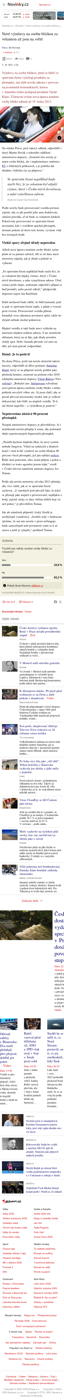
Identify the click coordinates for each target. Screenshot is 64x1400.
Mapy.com (29, 1315)
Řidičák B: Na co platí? (45, 1297)
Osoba (28, 611)
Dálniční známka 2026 (45, 1288)
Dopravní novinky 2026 (46, 1293)
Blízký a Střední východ (31, 878)
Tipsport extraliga (12, 1258)
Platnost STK (40, 1306)
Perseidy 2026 (22, 1320)
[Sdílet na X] (60, 601)
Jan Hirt (38, 1223)
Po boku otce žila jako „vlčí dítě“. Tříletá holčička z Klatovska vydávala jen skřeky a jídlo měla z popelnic (40, 766)
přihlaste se (37, 585)
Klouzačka (44, 1337)
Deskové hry (15, 1359)
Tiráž (52, 1376)
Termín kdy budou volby (15, 1227)
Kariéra (44, 1376)
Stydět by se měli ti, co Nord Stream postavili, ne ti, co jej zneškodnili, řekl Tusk (55, 1047)
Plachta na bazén (44, 1331)
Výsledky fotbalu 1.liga (14, 1253)
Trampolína (18, 1337)
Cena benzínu (39, 1320)
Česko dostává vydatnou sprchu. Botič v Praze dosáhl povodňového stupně (40, 631)
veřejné (6, 383)
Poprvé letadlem (11, 1288)
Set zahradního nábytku (18, 1342)
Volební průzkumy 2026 (15, 1218)
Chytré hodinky (45, 1359)
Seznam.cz (45, 4)
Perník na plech (42, 1271)
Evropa (23, 667)
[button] (32, 124)
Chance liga (9, 1248)
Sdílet (21, 58)
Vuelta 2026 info (42, 1213)
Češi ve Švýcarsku (12, 1297)
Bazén (28, 1331)
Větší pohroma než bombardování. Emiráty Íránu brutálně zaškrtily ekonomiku (40, 870)
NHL (5, 1271)
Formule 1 (8, 1267)
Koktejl (23, 843)
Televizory (29, 1359)
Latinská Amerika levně (15, 1302)
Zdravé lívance (41, 1258)
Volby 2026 (8, 1213)
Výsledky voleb (10, 1223)
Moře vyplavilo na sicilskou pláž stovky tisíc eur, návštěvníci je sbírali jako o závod (39, 835)
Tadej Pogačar (41, 1227)
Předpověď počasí (47, 1315)
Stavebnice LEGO (13, 1353)
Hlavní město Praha (29, 702)
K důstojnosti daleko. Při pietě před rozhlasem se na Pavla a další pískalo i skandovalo (41, 694)
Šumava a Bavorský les (15, 1293)
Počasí (23, 639)
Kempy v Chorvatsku (13, 1283)
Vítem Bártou (45, 379)
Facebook (11, 1376)
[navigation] (4, 4)
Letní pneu (51, 1353)
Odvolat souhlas (18, 1383)
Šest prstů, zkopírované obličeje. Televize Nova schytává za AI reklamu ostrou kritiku (39, 729)
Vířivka (52, 1342)
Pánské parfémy (30, 1364)
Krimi (22, 776)
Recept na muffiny (43, 1253)
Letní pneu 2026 (42, 1283)
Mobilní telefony (44, 1348)
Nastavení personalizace (41, 1383)
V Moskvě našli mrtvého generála (40, 663)
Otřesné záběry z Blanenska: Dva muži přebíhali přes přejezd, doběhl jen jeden (8, 1048)
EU (4, 166)
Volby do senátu (11, 1232)
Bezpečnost (25, 808)
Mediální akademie (14, 1380)
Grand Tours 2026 (43, 1237)
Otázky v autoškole (43, 1302)
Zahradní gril (39, 1342)
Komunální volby (11, 1237)
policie (55, 455)
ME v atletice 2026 (12, 1262)
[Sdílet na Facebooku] (55, 601)
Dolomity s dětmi (11, 1306)
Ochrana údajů (49, 1380)
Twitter (22, 1376)
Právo (4, 47)
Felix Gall (38, 1232)
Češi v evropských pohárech (30, 1326)
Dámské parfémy (34, 1353)
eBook (9, 58)
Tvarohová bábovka (44, 1262)
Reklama (33, 1376)
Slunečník (31, 1337)
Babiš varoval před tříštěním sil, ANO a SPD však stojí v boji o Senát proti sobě (32, 1047)
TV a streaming (27, 737)
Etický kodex (32, 1380)
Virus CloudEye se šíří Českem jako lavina (38, 801)
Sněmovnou (38, 383)
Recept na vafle (42, 1267)
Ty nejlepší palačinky (44, 1248)
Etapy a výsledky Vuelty (46, 1218)
